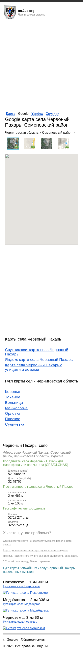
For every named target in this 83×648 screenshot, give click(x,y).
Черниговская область (21, 132)
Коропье (12, 392)
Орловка (12, 413)
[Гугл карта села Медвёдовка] (26, 610)
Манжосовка (16, 408)
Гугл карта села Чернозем (20, 621)
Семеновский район (57, 132)
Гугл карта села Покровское (21, 586)
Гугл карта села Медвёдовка (21, 603)
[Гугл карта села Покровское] (25, 592)
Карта (10, 113)
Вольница (14, 402)
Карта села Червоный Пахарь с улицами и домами (33, 367)
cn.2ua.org (10, 639)
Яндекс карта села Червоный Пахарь (39, 359)
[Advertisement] (41, 64)
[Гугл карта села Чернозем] (24, 628)
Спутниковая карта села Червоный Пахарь (36, 352)
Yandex (37, 113)
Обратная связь (33, 639)
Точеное (12, 397)
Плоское (12, 419)
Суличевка (14, 424)
